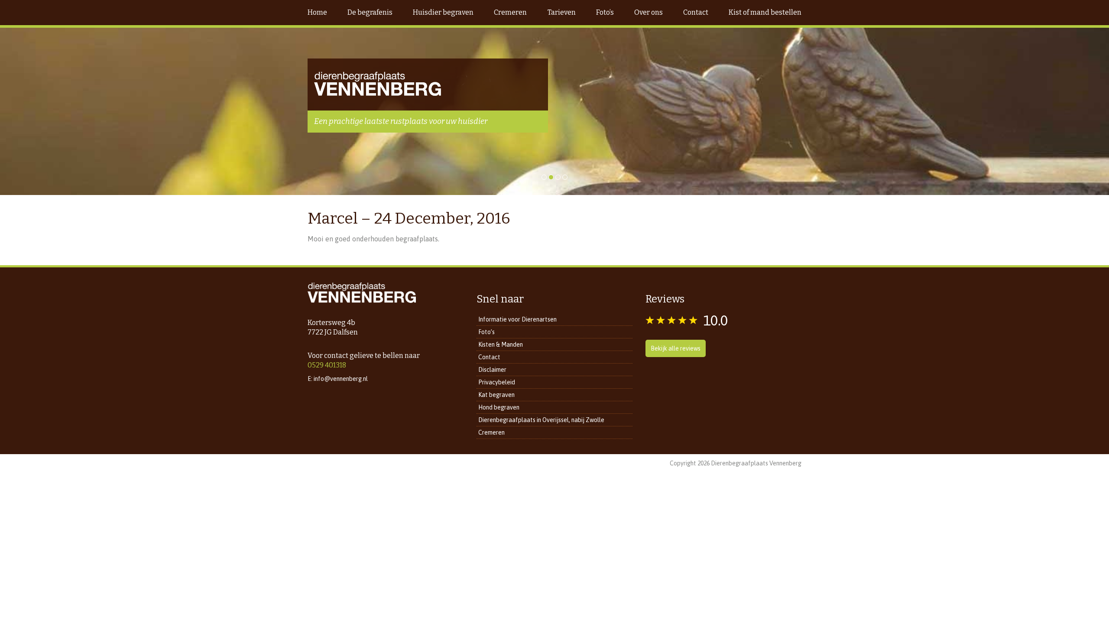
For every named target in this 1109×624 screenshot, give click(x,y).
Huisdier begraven (443, 12)
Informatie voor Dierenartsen (517, 319)
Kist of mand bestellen (765, 12)
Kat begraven (496, 394)
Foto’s (605, 12)
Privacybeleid (496, 382)
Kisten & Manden (500, 344)
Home (317, 12)
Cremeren (510, 12)
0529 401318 (327, 365)
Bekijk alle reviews (675, 348)
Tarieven (562, 12)
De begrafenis (369, 12)
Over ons (648, 12)
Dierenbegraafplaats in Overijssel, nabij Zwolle (541, 419)
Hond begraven (498, 407)
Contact (695, 12)
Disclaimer (492, 369)
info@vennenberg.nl (341, 378)
